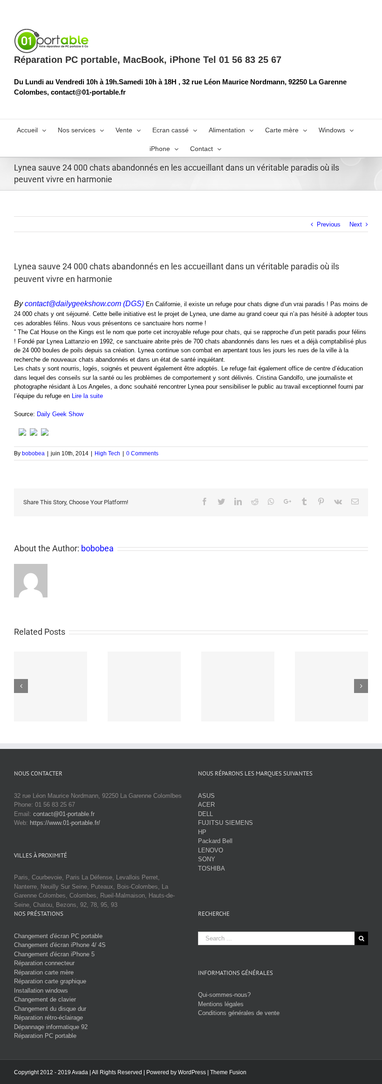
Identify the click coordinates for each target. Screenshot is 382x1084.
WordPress (192, 1072)
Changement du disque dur (50, 1008)
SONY (206, 859)
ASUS (206, 795)
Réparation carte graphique (50, 981)
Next (355, 224)
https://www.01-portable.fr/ (65, 822)
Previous (329, 224)
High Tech (107, 453)
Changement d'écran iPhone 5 (54, 954)
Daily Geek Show (60, 414)
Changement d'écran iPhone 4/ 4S (60, 944)
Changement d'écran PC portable (58, 936)
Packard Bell (215, 840)
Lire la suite (87, 395)
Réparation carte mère (44, 972)
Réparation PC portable (45, 1035)
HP (202, 832)
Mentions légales (221, 1004)
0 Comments (142, 453)
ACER (206, 804)
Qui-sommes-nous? (224, 994)
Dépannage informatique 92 (51, 1026)
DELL (205, 813)
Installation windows (41, 990)
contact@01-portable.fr (64, 813)
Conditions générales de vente (239, 1012)
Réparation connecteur (44, 963)
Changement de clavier (45, 999)
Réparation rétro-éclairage (48, 1017)
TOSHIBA (211, 868)
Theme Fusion (228, 1072)
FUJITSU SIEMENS (225, 822)
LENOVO (210, 850)
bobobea (33, 453)
